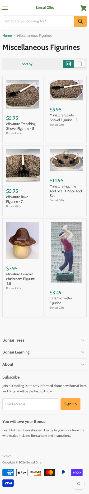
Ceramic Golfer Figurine (61, 300)
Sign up (70, 404)
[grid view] (68, 64)
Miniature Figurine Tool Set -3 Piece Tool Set (66, 191)
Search (6, 456)
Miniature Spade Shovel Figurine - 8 (64, 117)
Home (7, 36)
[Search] (80, 21)
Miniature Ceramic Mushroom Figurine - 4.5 (21, 279)
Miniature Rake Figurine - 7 (17, 199)
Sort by (27, 64)
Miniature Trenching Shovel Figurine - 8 (20, 126)
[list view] (79, 64)
